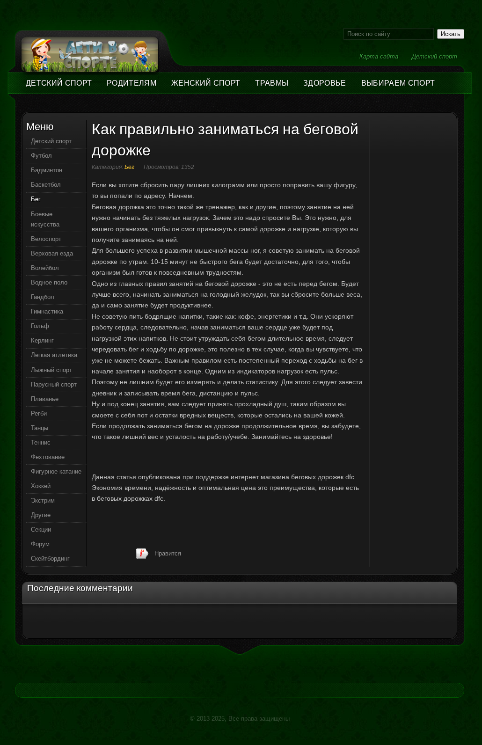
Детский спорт (434, 56)
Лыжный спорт (51, 369)
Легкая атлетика (54, 354)
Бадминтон (46, 170)
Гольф (40, 325)
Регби (39, 413)
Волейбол (45, 267)
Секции (41, 529)
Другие (41, 515)
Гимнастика (47, 311)
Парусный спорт (54, 384)
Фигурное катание (56, 471)
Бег (129, 167)
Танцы (39, 427)
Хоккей (41, 485)
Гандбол (42, 296)
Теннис (41, 442)
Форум (40, 544)
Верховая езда (52, 253)
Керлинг (42, 340)
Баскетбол (46, 184)
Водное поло (49, 282)
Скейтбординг (50, 558)
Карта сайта (378, 56)
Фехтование (48, 456)
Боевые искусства (45, 219)
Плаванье (44, 398)
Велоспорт (46, 238)
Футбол (41, 155)
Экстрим (43, 500)
